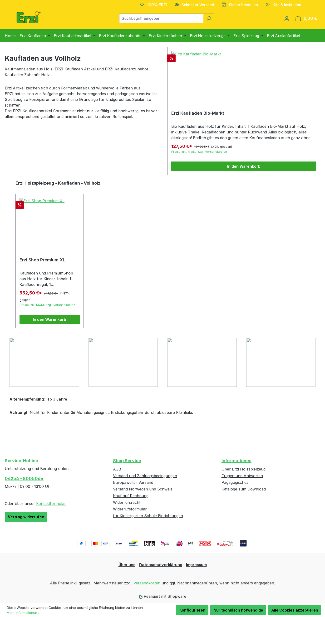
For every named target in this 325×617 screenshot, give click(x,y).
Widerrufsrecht (126, 502)
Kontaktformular (51, 503)
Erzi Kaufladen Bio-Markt (197, 113)
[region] (162, 254)
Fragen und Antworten (242, 475)
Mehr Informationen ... (23, 613)
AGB (117, 469)
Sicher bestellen (243, 4)
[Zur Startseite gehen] (28, 17)
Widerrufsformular (130, 509)
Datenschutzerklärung (160, 564)
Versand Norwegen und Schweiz (142, 489)
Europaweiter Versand (133, 482)
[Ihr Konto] (286, 18)
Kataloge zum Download (244, 489)
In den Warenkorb (244, 166)
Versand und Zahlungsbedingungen (145, 475)
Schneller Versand (198, 4)
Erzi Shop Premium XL (42, 259)
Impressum (196, 564)
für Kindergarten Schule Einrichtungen (148, 515)
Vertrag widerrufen (26, 516)
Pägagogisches (235, 482)
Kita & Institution (287, 4)
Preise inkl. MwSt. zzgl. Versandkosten (199, 151)
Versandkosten (146, 583)
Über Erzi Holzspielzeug (244, 469)
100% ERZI (157, 4)
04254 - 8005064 (24, 478)
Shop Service (127, 460)
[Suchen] (208, 18)
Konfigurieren (192, 610)
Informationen (236, 460)
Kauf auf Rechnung (130, 495)
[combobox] (161, 18)
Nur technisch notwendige (238, 610)
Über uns (126, 564)
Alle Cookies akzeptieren (294, 610)
